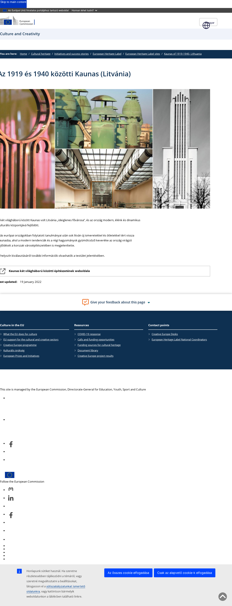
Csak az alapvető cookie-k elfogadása (184, 573)
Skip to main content (13, 2)
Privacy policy (16, 556)
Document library (88, 350)
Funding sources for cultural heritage (99, 345)
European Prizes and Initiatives (21, 355)
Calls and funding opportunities (96, 339)
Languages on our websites (25, 549)
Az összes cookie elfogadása (128, 573)
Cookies (12, 552)
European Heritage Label (107, 53)
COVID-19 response (89, 334)
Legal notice (15, 559)
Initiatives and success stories (71, 53)
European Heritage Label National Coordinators (179, 339)
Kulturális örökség (13, 350)
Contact (12, 539)
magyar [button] (210, 22)
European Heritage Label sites (142, 53)
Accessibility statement (22, 398)
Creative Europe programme (20, 345)
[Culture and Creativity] (19, 20)
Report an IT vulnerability (23, 546)
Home (23, 53)
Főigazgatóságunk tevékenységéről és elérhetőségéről (43, 419)
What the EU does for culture (20, 334)
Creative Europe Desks (165, 334)
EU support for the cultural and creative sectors (30, 339)
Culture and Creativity (30, 378)
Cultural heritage (40, 53)
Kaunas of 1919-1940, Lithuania (183, 53)
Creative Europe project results (95, 355)
